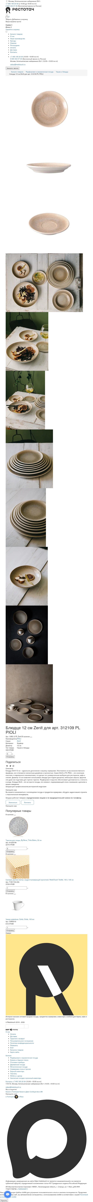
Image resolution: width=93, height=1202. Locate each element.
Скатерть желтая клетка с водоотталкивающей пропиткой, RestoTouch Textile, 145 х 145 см (39, 880)
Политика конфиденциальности (22, 1043)
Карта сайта (14, 1052)
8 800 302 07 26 (12, 6)
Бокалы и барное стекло (19, 1060)
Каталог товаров (17, 72)
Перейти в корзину (13, 29)
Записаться (13, 802)
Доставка (13, 50)
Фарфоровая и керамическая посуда (39, 72)
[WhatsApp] (13, 766)
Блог (12, 1047)
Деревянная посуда (17, 1064)
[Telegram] (10, 766)
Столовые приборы (17, 1062)
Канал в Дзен (24, 1091)
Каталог (8, 1055)
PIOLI (19, 739)
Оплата (13, 47)
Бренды (13, 41)
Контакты (13, 52)
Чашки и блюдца (62, 72)
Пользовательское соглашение (21, 1041)
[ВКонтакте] (7, 766)
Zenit (19, 741)
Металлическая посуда (18, 1067)
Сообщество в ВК (36, 1091)
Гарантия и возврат (17, 1038)
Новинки (13, 43)
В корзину (10, 756)
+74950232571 (22, 1189)
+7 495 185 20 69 (12, 3)
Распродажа (14, 45)
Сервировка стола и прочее (20, 1069)
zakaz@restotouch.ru (18, 64)
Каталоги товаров (16, 1050)
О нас (12, 36)
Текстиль (13, 1073)
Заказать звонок (12, 68)
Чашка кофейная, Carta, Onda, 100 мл (20, 919)
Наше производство (17, 38)
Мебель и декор (16, 1076)
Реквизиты (14, 1045)
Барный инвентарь (17, 1071)
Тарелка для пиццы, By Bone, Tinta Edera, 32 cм (24, 840)
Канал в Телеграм (12, 1091)
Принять (4, 1200)
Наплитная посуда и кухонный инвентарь (25, 1078)
